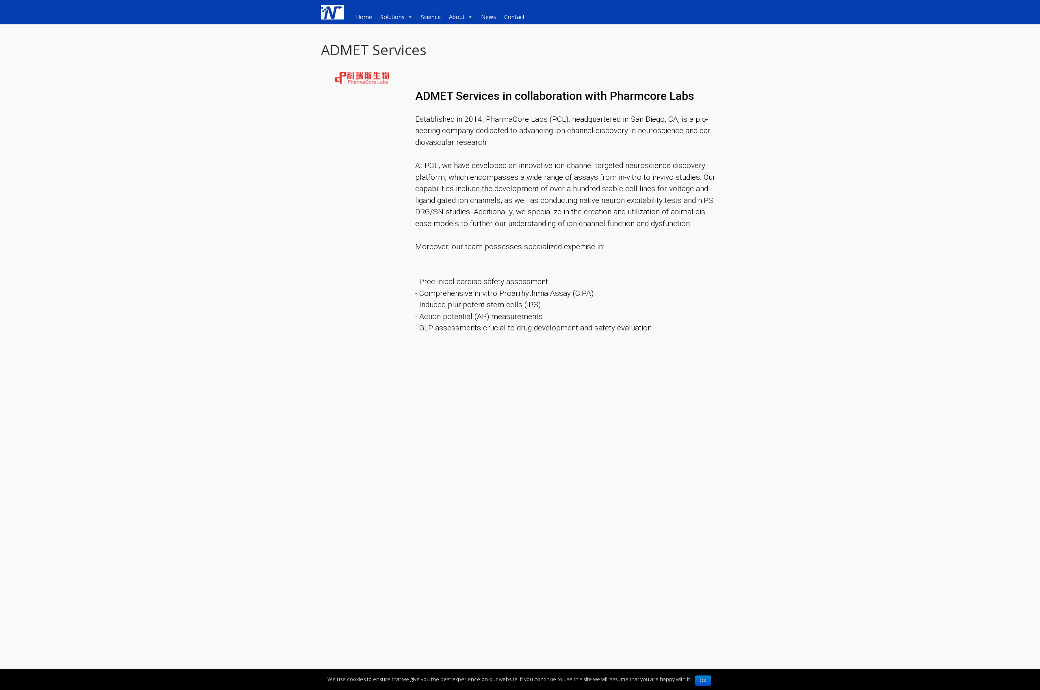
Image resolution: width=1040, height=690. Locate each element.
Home (364, 16)
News (488, 16)
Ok (703, 681)
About (457, 16)
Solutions (392, 16)
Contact (514, 16)
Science (431, 16)
